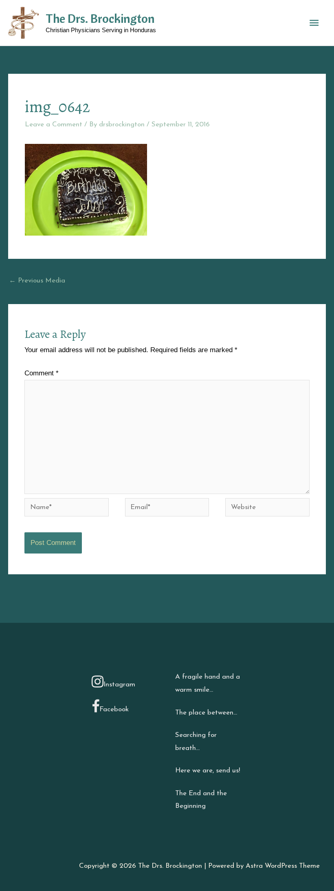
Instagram (119, 684)
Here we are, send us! (207, 770)
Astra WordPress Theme (283, 865)
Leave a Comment (53, 124)
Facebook (114, 709)
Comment (41, 373)
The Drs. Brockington (100, 18)
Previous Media (37, 280)
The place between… (206, 712)
